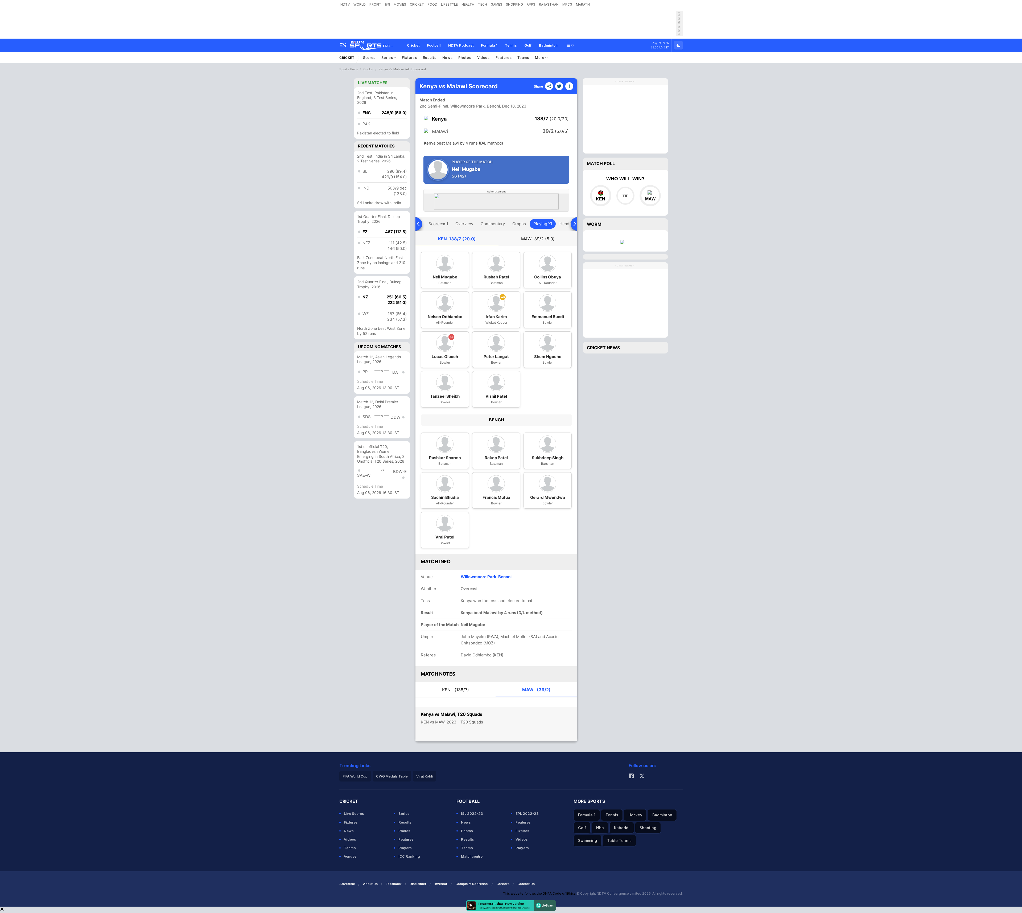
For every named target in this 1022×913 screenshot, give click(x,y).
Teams (523, 57)
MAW (538, 238)
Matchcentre (472, 856)
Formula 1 (489, 45)
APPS (531, 4)
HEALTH (467, 4)
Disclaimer (418, 884)
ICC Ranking (409, 856)
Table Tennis (619, 840)
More (540, 57)
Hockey (635, 815)
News (447, 57)
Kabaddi (621, 827)
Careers (502, 884)
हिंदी (387, 4)
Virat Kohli (424, 776)
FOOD (432, 4)
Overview (464, 223)
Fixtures (409, 57)
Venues (350, 856)
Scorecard (438, 223)
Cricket (413, 45)
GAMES (496, 4)
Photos (464, 57)
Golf (527, 45)
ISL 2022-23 (472, 813)
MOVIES (400, 4)
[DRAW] (625, 195)
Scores (369, 57)
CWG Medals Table (392, 776)
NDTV (345, 4)
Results (429, 57)
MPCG (567, 4)
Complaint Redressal (471, 884)
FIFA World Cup (355, 776)
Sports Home (348, 69)
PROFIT (375, 4)
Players (405, 848)
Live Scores (354, 813)
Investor (440, 884)
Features (504, 57)
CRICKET (417, 4)
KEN (457, 238)
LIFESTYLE (449, 4)
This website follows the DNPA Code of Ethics (539, 893)
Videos (483, 57)
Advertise (347, 884)
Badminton (548, 45)
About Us (370, 884)
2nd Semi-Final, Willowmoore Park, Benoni (459, 106)
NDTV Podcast (460, 45)
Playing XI (542, 223)
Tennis (511, 45)
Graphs (519, 223)
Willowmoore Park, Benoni (486, 576)
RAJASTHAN (549, 4)
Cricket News (603, 347)
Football (434, 45)
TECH (482, 4)
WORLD (359, 4)
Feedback (394, 884)
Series (387, 57)
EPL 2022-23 (527, 813)
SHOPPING (514, 4)
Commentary (493, 223)
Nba (600, 827)
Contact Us (526, 884)
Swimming (587, 840)
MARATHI (583, 4)
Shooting (648, 827)
